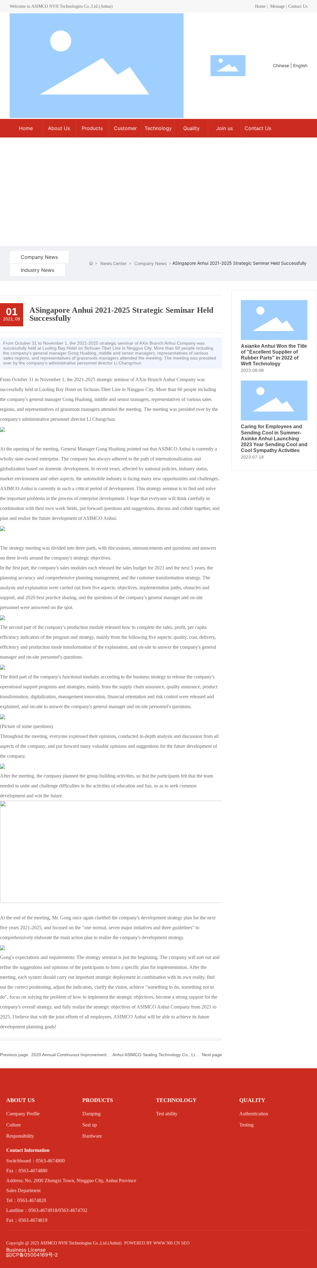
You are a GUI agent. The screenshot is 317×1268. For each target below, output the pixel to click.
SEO (185, 1243)
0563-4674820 (31, 1200)
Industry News (37, 270)
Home (260, 6)
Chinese (281, 65)
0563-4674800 (50, 1160)
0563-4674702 (73, 1210)
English (300, 65)
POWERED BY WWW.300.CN (152, 1243)
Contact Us (297, 6)
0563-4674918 (42, 1210)
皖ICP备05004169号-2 (32, 1255)
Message (277, 6)
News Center (113, 263)
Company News (39, 257)
